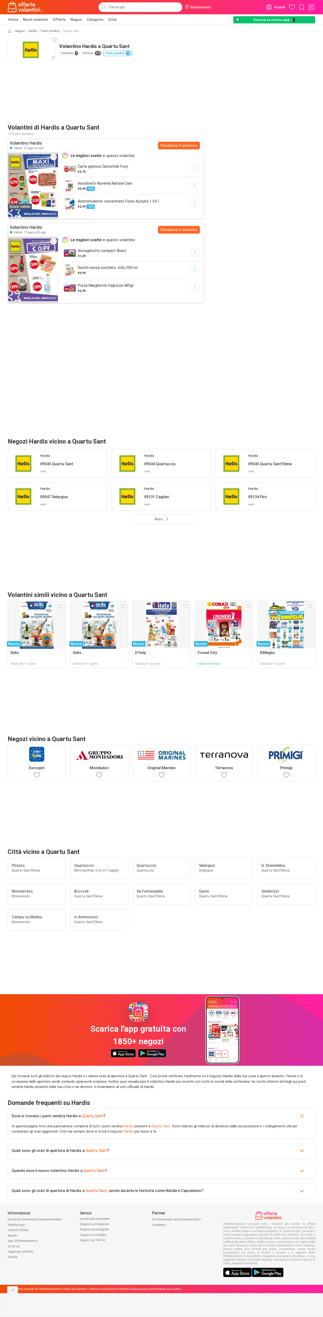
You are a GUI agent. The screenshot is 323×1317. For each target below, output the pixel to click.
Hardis (32, 31)
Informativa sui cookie (165, 1289)
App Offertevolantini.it (23, 1241)
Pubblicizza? (16, 1225)
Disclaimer (79, 1289)
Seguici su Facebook (94, 1224)
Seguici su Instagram (94, 1229)
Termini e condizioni (102, 1289)
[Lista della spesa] (311, 7)
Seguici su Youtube (93, 1235)
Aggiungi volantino (20, 1251)
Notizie (12, 1257)
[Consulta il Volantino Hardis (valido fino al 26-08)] (33, 270)
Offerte (59, 19)
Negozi (76, 19)
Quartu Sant (92, 1116)
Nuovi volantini (35, 19)
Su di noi (14, 1246)
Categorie (95, 19)
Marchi (12, 1235)
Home (13, 19)
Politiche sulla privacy (133, 1289)
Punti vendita (50, 31)
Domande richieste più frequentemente (34, 1219)
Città (112, 19)
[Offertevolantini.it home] (25, 7)
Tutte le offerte (18, 1230)
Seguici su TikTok (92, 1240)
